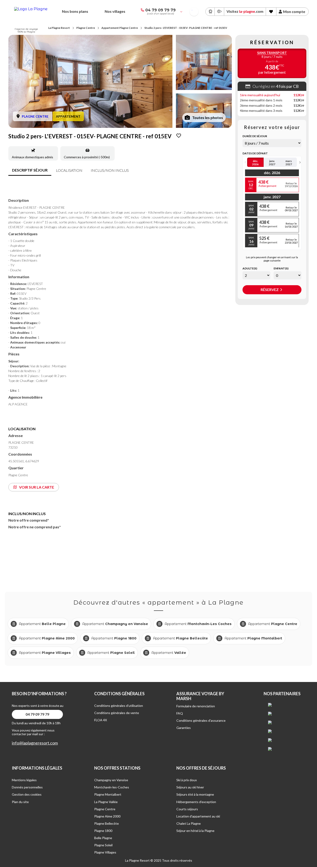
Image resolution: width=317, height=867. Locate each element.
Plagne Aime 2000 (107, 816)
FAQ (179, 713)
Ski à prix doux (186, 780)
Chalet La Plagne (188, 823)
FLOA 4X (100, 720)
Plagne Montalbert (107, 794)
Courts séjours (187, 809)
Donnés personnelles (27, 787)
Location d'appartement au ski (198, 816)
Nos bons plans (75, 11)
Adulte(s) (250, 268)
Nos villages (115, 11)
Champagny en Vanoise (111, 780)
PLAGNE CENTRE (35, 116)
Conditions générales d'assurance (201, 720)
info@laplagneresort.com (35, 743)
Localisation (69, 170)
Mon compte (294, 12)
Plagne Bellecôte (106, 823)
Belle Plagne (103, 838)
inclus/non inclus (110, 170)
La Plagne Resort (59, 28)
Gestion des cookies (27, 794)
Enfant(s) (281, 268)
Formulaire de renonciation (195, 706)
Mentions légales (24, 780)
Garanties (183, 728)
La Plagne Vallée (106, 802)
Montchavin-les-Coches (111, 787)
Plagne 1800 (103, 831)
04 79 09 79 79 (160, 10)
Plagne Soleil (103, 845)
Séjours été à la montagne (195, 794)
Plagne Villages (105, 852)
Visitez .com (244, 11)
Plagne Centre (85, 28)
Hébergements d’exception (196, 802)
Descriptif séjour (30, 170)
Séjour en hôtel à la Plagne (195, 831)
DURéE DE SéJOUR (255, 136)
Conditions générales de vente (116, 713)
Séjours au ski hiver (190, 787)
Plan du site (20, 802)
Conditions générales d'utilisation (118, 706)
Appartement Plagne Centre (119, 28)
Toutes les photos (207, 117)
